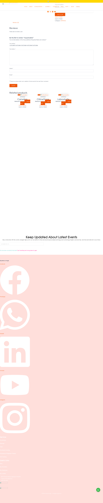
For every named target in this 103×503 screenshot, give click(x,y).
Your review (12, 49)
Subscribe (4, 248)
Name (11, 68)
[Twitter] (50, 11)
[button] (42, 7)
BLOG (72, 6)
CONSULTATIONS (38, 6)
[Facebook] (48, 11)
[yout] (55, 11)
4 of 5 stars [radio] (29, 45)
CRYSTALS (63, 20)
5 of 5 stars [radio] (35, 45)
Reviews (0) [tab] (16, 22)
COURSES (47, 6)
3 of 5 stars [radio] (23, 45)
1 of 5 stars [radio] (12, 45)
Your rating (12, 43)
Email (11, 74)
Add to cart (60, 14)
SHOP (66, 6)
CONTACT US (56, 6)
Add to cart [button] (25, 102)
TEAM (62, 6)
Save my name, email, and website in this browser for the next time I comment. (30, 81)
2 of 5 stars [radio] (18, 45)
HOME (25, 6)
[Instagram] (52, 11)
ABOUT (30, 6)
